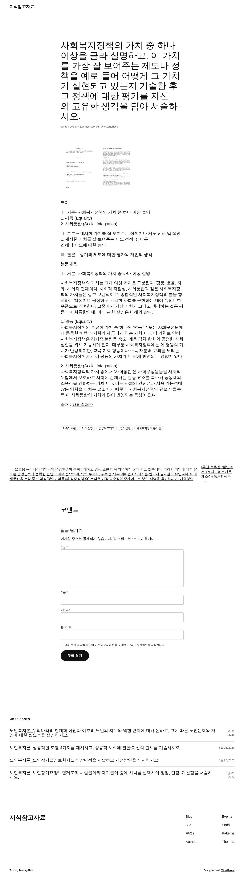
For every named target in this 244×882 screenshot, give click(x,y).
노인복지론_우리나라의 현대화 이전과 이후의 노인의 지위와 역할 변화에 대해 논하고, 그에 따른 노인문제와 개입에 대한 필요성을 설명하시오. (112, 732)
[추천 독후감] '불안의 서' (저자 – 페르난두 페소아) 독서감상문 (217, 471)
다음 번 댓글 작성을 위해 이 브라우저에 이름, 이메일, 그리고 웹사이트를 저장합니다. (114, 644)
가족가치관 (69, 428)
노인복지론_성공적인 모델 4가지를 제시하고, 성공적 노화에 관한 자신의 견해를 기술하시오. (95, 748)
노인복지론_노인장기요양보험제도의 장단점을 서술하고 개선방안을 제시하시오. (84, 760)
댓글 (64, 547)
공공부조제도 (106, 428)
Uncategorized (109, 126)
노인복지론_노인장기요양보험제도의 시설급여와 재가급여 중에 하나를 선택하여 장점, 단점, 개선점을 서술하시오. (111, 775)
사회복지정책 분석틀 (148, 428)
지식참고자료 (22, 6)
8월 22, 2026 (226, 747)
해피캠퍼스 (82, 404)
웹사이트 (66, 627)
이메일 (65, 609)
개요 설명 (87, 428)
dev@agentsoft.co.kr (85, 126)
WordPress (227, 870)
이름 (64, 592)
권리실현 (125, 428)
